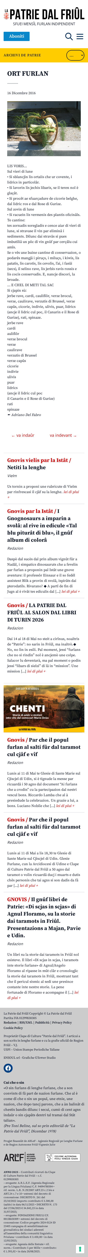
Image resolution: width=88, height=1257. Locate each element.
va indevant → (63, 435)
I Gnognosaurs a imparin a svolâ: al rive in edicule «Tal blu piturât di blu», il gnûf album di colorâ (42, 526)
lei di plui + (70, 591)
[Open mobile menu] (79, 36)
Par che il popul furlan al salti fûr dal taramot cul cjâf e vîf (44, 747)
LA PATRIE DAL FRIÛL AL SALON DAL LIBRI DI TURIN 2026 (41, 612)
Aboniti (16, 36)
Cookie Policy (13, 1028)
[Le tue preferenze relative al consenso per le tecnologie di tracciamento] (80, 1249)
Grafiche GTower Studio (39, 1058)
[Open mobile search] (69, 36)
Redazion (10, 1023)
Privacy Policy (62, 1023)
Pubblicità (42, 1023)
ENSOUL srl (12, 1058)
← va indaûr (23, 435)
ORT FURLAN (28, 73)
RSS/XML (25, 1023)
